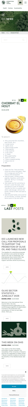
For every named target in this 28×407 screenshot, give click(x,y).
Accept (14, 386)
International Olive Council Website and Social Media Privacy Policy (5, 402)
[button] (25, 372)
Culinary (10, 8)
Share (14, 100)
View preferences (14, 395)
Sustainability (18, 8)
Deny (14, 390)
